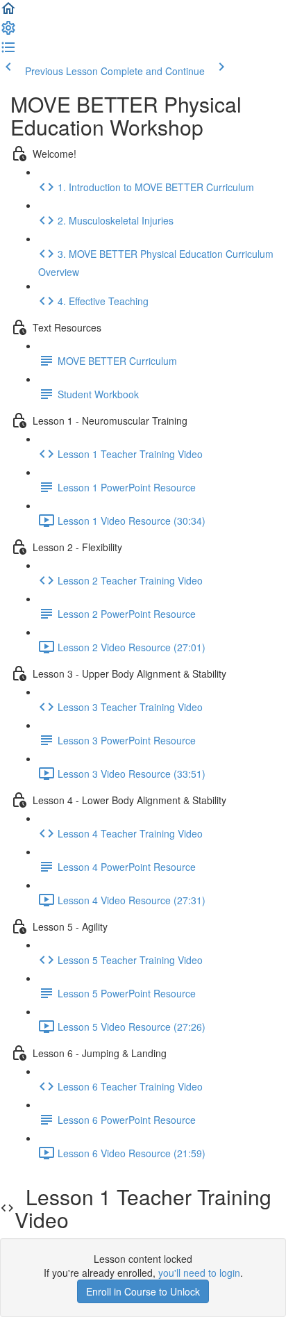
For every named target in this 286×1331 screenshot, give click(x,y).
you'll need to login (199, 1273)
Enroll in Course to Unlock (143, 1291)
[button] (8, 12)
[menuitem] (8, 32)
